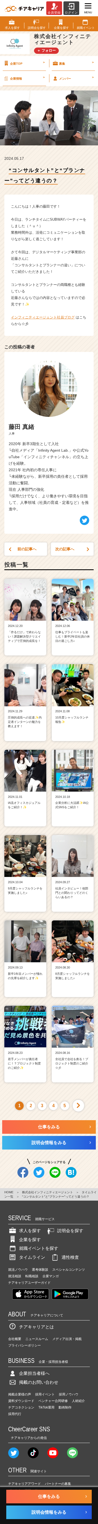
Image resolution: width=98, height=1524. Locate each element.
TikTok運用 (46, 1407)
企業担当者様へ (34, 1373)
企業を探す (30, 1239)
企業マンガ (50, 1276)
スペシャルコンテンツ (68, 1270)
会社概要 (14, 1339)
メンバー (76, 78)
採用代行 (14, 1414)
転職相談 (31, 1276)
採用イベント (45, 1394)
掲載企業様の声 (19, 1394)
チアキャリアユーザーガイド (29, 1283)
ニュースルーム (36, 1339)
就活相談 (14, 1276)
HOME (8, 1192)
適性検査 (70, 1257)
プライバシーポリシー (24, 1345)
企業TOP (27, 63)
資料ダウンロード (21, 1401)
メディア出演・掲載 (67, 1339)
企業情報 (27, 78)
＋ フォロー (46, 50)
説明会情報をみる (49, 1142)
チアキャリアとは (36, 1327)
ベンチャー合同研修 (53, 1401)
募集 (76, 63)
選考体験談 (40, 1270)
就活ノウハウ (18, 1270)
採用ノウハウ (68, 1394)
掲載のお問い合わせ (38, 1382)
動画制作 (65, 1407)
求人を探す (30, 1230)
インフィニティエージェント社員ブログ (43, 317)
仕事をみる (49, 1127)
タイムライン (32, 1257)
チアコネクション (21, 1407)
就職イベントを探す (38, 1248)
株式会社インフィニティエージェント (47, 1192)
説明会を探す (70, 1230)
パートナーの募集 (58, 1484)
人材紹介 (78, 1401)
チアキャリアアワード (24, 1484)
